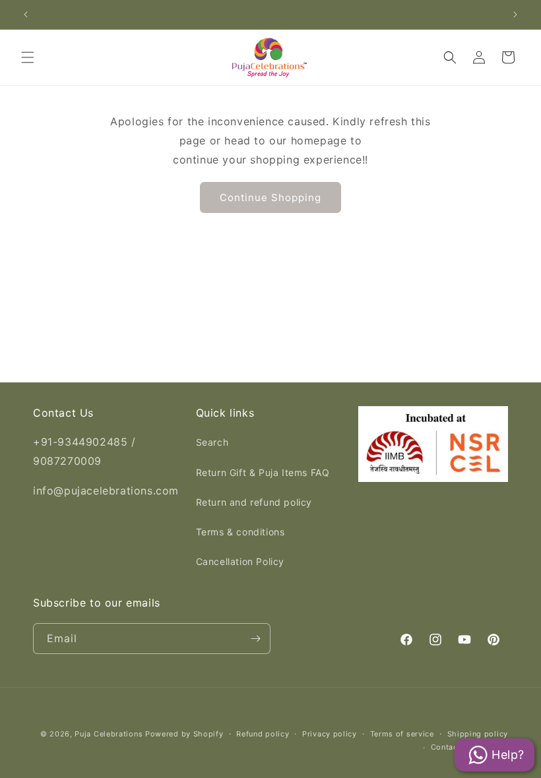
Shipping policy (478, 733)
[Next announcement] (515, 14)
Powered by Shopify (184, 733)
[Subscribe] (255, 638)
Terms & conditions (240, 531)
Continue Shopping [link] (270, 197)
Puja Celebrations (109, 733)
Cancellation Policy (240, 561)
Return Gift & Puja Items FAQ (263, 472)
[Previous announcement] (25, 14)
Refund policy (262, 733)
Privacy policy (329, 733)
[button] (27, 57)
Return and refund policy (254, 502)
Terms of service (402, 733)
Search (212, 442)
